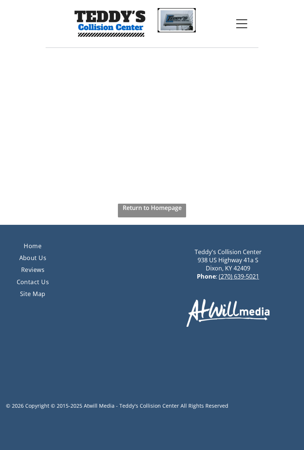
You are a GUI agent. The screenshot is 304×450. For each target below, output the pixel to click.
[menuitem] (32, 246)
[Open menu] (241, 23)
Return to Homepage (152, 208)
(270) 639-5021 (239, 276)
